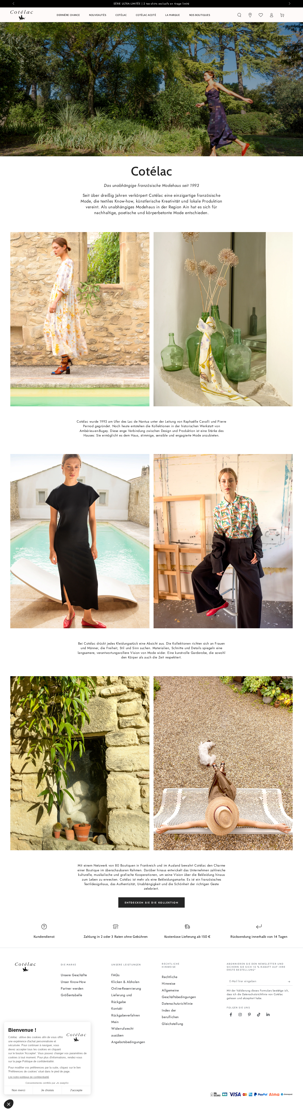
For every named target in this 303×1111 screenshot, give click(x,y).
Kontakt (116, 1008)
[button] (239, 15)
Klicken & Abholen (125, 981)
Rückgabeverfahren (125, 1015)
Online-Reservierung (126, 988)
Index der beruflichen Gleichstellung (172, 1017)
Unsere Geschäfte (74, 975)
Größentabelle (71, 995)
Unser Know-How (73, 981)
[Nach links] (13, 3)
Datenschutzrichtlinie (177, 1003)
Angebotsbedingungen (128, 1042)
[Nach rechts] (289, 3)
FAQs (115, 975)
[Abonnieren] (290, 981)
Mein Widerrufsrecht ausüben (122, 1029)
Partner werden (72, 988)
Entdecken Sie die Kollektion (151, 903)
